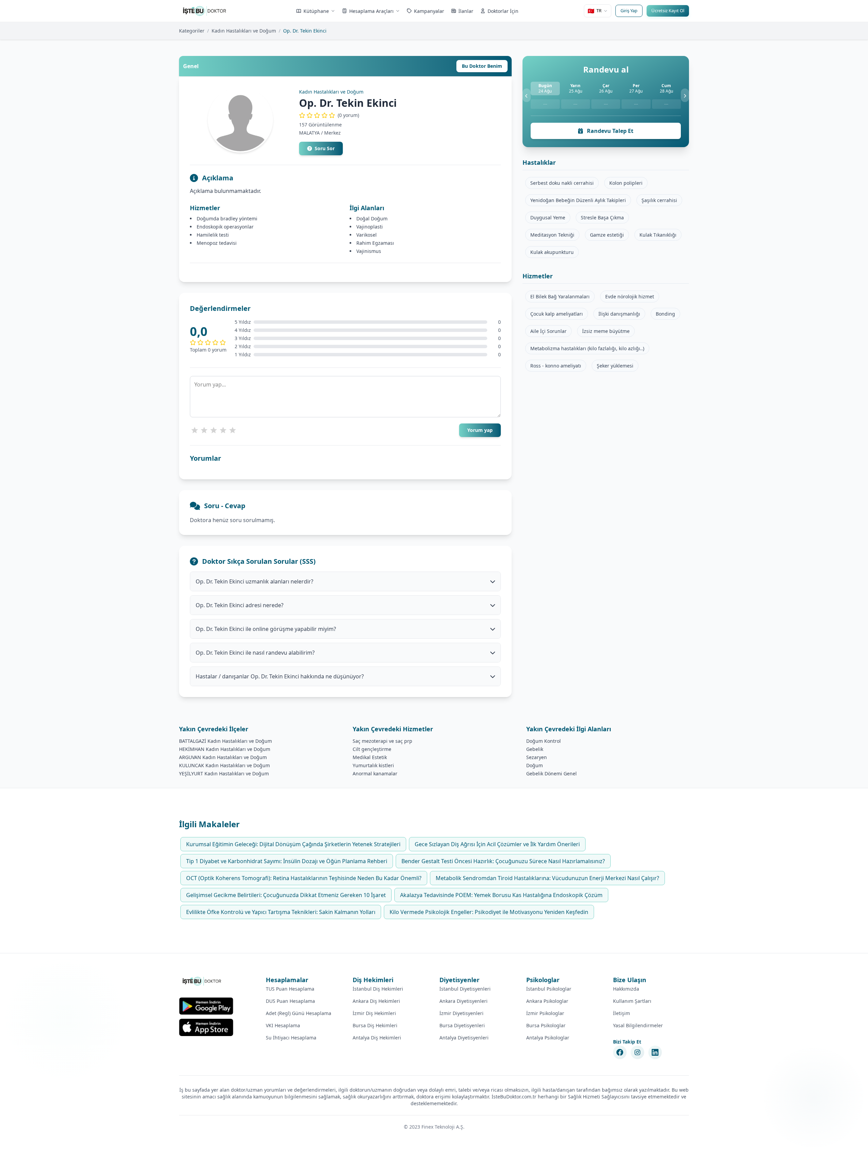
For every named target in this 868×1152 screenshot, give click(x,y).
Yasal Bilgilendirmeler (638, 1025)
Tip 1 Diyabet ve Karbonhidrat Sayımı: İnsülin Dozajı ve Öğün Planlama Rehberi (286, 861)
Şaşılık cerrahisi (659, 200)
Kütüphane (316, 11)
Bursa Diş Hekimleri (375, 1025)
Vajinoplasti (369, 226)
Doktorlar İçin (503, 11)
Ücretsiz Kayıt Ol (667, 10)
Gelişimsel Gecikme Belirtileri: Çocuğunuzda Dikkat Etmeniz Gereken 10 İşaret (286, 895)
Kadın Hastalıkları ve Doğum (244, 30)
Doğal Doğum (372, 218)
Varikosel (366, 235)
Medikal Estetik (370, 757)
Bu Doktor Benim (482, 66)
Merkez (332, 133)
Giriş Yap (628, 10)
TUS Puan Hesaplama (290, 989)
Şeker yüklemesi (615, 365)
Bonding (665, 314)
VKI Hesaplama (283, 1025)
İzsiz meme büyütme (606, 331)
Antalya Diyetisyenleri (464, 1037)
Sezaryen (536, 757)
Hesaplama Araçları (371, 11)
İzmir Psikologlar (545, 1013)
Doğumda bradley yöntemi (227, 218)
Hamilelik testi (213, 235)
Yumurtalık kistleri (373, 765)
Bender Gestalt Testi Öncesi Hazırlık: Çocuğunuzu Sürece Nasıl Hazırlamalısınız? (503, 861)
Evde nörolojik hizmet (629, 296)
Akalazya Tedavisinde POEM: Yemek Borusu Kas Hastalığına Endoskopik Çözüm (501, 895)
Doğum (534, 765)
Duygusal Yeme (547, 217)
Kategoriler (191, 30)
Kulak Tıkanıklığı (657, 235)
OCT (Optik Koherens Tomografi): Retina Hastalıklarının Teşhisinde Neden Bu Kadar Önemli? (303, 878)
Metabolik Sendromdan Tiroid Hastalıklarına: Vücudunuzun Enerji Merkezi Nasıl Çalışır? (547, 878)
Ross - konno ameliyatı (555, 365)
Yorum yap (480, 430)
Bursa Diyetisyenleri (462, 1025)
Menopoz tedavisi (217, 243)
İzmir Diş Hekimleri (374, 1013)
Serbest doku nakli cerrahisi (562, 183)
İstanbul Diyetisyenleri (465, 989)
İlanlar (465, 11)
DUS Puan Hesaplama (290, 1001)
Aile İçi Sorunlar (548, 331)
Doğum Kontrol (543, 741)
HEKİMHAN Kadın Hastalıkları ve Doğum (224, 749)
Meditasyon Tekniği (552, 235)
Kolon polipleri (626, 183)
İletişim (621, 1013)
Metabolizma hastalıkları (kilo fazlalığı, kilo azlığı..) (587, 348)
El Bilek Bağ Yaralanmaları (560, 296)
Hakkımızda (626, 989)
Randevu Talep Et (609, 131)
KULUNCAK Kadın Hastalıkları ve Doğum (224, 765)
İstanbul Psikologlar (548, 989)
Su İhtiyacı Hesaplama (291, 1037)
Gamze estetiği (607, 235)
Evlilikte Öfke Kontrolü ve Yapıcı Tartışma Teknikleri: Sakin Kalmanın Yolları (280, 912)
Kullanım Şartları (632, 1001)
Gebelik (534, 749)
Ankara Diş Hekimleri (376, 1001)
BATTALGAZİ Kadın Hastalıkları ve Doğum (225, 741)
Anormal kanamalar (375, 773)
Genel (191, 66)
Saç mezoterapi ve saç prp (382, 741)
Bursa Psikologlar (546, 1025)
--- (545, 104)
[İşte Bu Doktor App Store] (206, 1027)
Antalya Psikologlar (547, 1037)
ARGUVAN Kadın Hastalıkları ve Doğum (223, 757)
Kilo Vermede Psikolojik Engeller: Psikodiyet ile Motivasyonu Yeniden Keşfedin (489, 912)
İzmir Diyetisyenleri (461, 1013)
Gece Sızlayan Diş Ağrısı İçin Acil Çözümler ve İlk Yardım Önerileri (497, 844)
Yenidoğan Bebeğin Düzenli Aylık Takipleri (578, 200)
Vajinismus (368, 251)
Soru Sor (325, 148)
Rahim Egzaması (375, 243)
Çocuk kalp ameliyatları (556, 314)
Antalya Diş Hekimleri (377, 1037)
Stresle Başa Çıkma (602, 217)
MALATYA (309, 133)
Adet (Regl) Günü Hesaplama (298, 1013)
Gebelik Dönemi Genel (551, 773)
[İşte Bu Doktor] (202, 981)
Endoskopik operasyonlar (225, 226)
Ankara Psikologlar (547, 1001)
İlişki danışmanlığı (619, 314)
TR (594, 11)
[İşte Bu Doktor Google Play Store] (206, 1006)
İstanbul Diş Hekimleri (378, 989)
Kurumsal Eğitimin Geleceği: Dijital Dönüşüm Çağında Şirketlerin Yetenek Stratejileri (293, 844)
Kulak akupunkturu (552, 252)
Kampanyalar (429, 11)
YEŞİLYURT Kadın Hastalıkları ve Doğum (224, 773)
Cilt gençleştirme (372, 749)
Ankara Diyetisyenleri (463, 1001)
